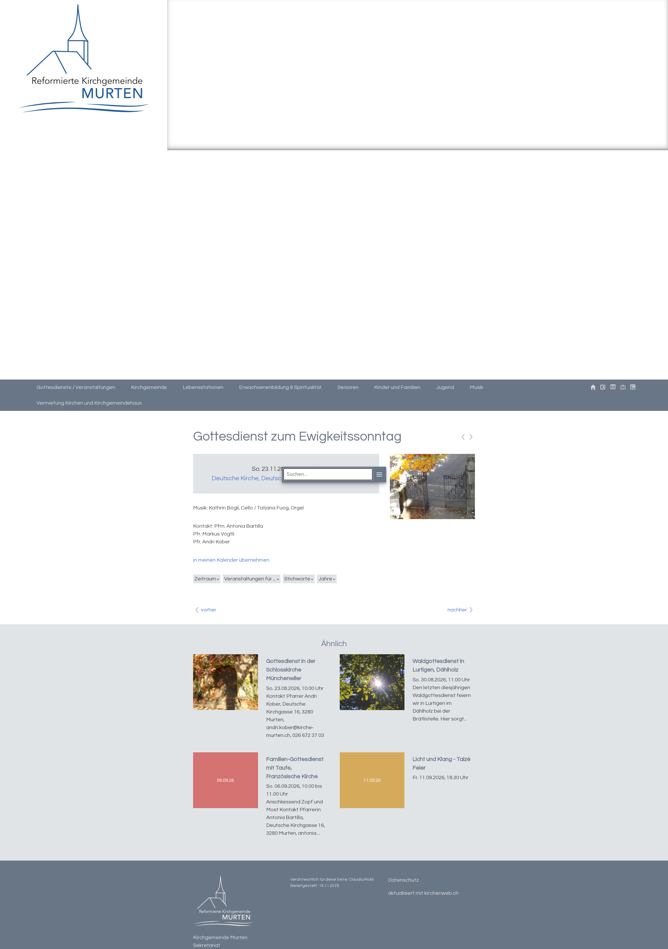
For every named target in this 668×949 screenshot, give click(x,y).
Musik (476, 387)
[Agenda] (631, 388)
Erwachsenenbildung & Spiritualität (280, 387)
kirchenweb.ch (441, 893)
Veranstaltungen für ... (250, 578)
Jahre (325, 578)
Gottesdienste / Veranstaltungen (76, 387)
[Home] (592, 388)
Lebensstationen (203, 387)
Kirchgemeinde (149, 387)
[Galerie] (621, 388)
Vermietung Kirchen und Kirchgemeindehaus (89, 403)
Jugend (445, 387)
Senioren (348, 387)
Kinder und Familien (397, 387)
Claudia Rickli (361, 879)
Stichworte (297, 578)
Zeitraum (205, 578)
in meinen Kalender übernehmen (231, 560)
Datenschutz (403, 880)
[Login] (601, 388)
